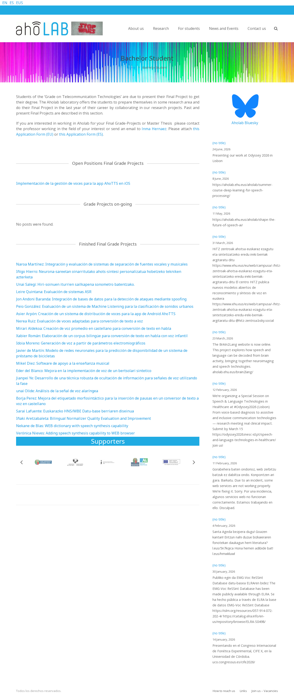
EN (4, 2)
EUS (19, 2)
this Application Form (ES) (81, 134)
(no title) (219, 143)
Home (131, 67)
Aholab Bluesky (245, 122)
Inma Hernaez (154, 128)
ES (12, 2)
